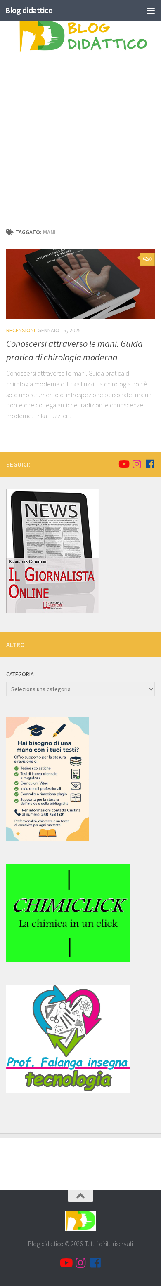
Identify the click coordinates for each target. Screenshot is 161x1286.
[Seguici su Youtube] (123, 464)
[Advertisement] (80, 142)
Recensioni (20, 330)
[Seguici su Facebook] (150, 464)
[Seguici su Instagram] (137, 464)
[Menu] (150, 10)
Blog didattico (28, 10)
